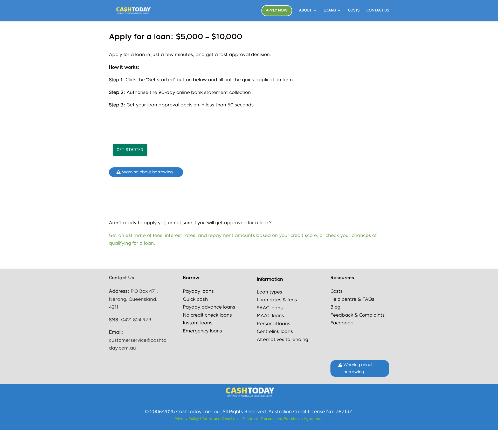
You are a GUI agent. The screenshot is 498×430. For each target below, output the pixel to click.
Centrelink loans (275, 331)
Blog (335, 307)
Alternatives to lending (282, 339)
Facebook (341, 323)
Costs (353, 10)
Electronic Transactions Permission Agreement (283, 419)
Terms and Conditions (221, 419)
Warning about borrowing (147, 172)
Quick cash (195, 299)
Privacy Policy (187, 419)
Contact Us (377, 10)
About (305, 10)
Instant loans (197, 323)
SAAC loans (270, 308)
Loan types (269, 292)
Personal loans (273, 324)
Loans (330, 10)
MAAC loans (270, 315)
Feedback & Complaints (357, 315)
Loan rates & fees (277, 300)
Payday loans (198, 291)
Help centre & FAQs (352, 299)
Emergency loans (202, 331)
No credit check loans (207, 315)
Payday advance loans (210, 307)
